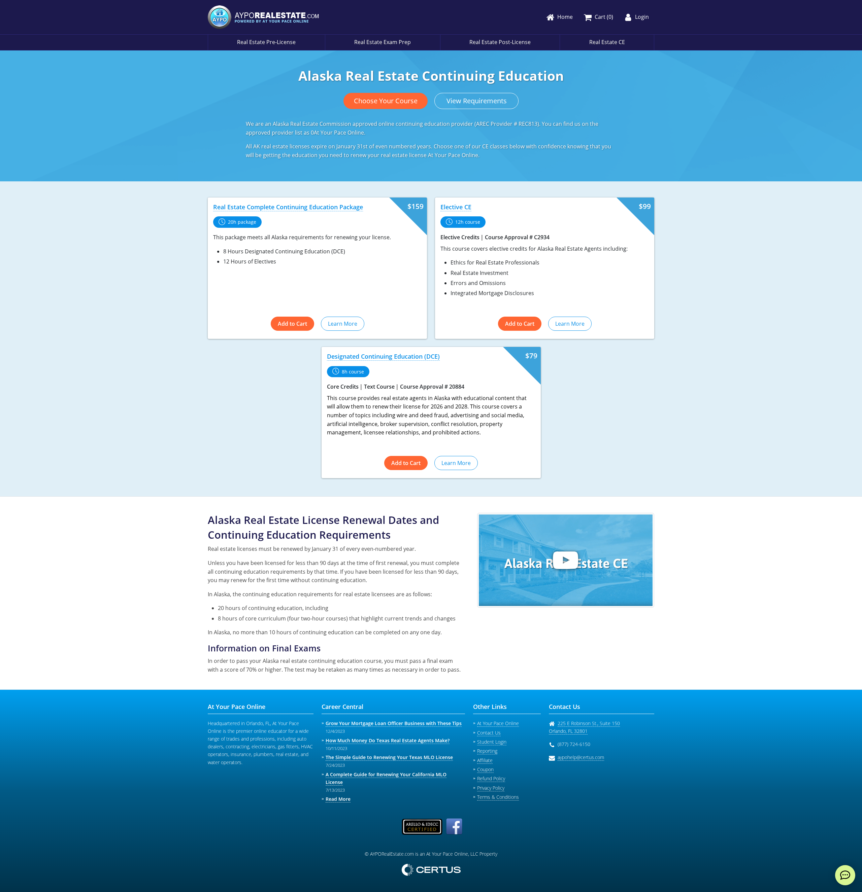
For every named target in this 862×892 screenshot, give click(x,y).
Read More (338, 799)
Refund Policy (491, 778)
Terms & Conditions (498, 797)
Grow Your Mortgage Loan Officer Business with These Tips (394, 723)
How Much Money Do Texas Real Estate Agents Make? (388, 740)
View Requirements (476, 100)
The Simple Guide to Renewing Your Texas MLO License (389, 757)
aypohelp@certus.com (581, 757)
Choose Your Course (386, 100)
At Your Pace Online (498, 723)
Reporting (487, 751)
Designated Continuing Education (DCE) (383, 356)
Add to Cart (292, 323)
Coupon (485, 769)
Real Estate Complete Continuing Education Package (288, 207)
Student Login (491, 742)
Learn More (342, 323)
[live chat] (845, 875)
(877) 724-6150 (574, 744)
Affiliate (485, 760)
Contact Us (489, 732)
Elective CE (455, 207)
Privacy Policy (490, 788)
